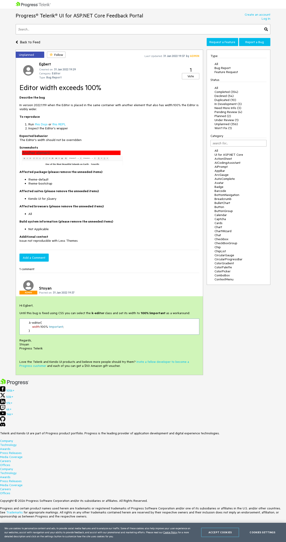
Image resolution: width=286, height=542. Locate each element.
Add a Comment (34, 258)
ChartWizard (222, 231)
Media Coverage (11, 457)
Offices (5, 465)
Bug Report (222, 68)
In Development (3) (228, 104)
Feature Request (226, 72)
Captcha (220, 219)
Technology (8, 445)
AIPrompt (221, 167)
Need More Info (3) (227, 108)
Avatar (219, 183)
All (216, 64)
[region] (143, 532)
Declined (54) (224, 96)
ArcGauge (221, 175)
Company (6, 441)
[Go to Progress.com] (14, 384)
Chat (217, 235)
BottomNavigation (226, 195)
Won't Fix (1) (223, 128)
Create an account (257, 15)
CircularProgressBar (228, 259)
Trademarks (14, 512)
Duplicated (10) (225, 100)
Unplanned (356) (226, 124)
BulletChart (222, 203)
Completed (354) (226, 92)
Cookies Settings (262, 532)
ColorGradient (224, 263)
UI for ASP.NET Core (228, 155)
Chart (218, 227)
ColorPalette (223, 267)
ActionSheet (223, 159)
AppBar (219, 171)
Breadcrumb (222, 199)
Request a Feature (222, 42)
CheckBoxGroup (225, 243)
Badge (218, 187)
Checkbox (221, 239)
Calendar (220, 215)
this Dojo (41, 124)
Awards (5, 449)
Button (219, 207)
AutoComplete (224, 179)
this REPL (59, 124)
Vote (190, 76)
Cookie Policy (170, 532)
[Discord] (2, 426)
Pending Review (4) (228, 112)
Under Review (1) (226, 120)
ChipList (220, 251)
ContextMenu (223, 279)
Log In (266, 19)
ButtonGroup (223, 211)
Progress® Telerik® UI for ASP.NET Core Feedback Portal (79, 15)
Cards (218, 223)
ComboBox (222, 275)
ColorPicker (222, 271)
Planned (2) (222, 116)
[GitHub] (2, 420)
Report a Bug (254, 42)
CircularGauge (224, 255)
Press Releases (11, 453)
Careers (5, 461)
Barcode (220, 191)
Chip (217, 247)
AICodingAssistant (227, 163)
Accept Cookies (220, 532)
